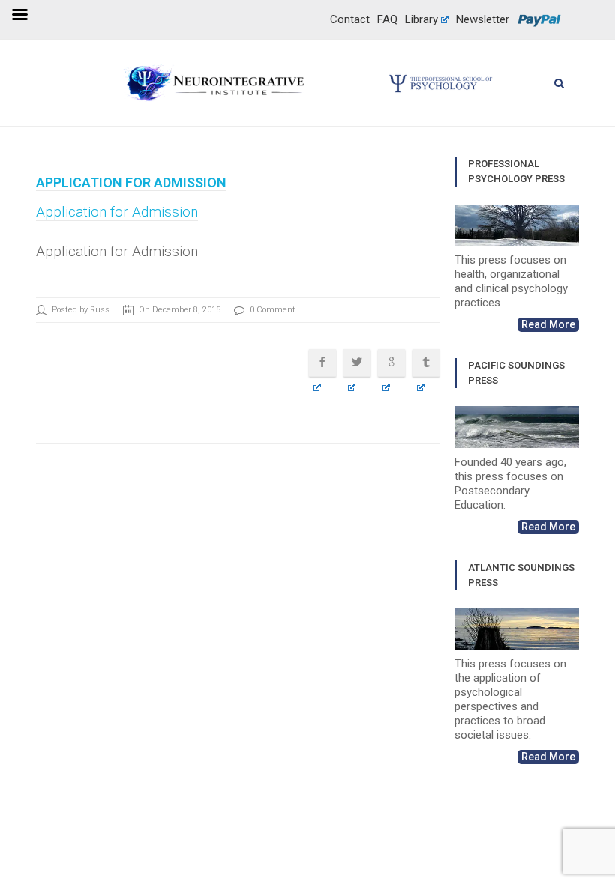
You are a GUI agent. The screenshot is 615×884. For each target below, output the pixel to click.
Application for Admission (131, 182)
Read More (548, 324)
